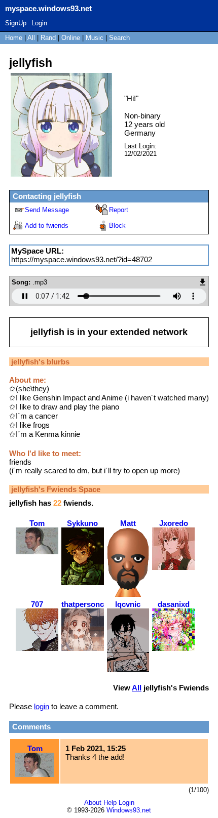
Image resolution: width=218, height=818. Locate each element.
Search (119, 38)
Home (13, 38)
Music (94, 38)
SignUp (15, 23)
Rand (48, 38)
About (92, 802)
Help (110, 802)
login (41, 706)
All (32, 38)
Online (70, 38)
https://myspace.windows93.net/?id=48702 (81, 259)
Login (39, 23)
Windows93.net (128, 810)
